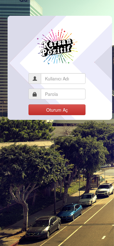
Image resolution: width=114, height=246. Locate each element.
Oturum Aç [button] (57, 110)
